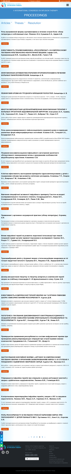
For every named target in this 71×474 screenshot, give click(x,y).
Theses (20, 23)
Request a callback (35, 1)
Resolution (35, 23)
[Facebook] (3, 452)
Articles (6, 23)
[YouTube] (7, 452)
